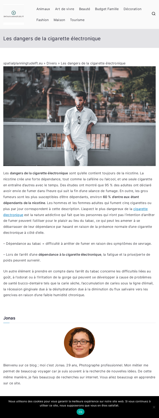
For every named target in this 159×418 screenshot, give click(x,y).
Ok (80, 411)
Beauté (84, 9)
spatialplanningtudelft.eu (23, 63)
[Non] (154, 407)
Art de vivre (64, 9)
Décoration (132, 9)
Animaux (43, 9)
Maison (59, 20)
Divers (52, 63)
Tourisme (77, 20)
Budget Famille (107, 9)
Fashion (42, 20)
